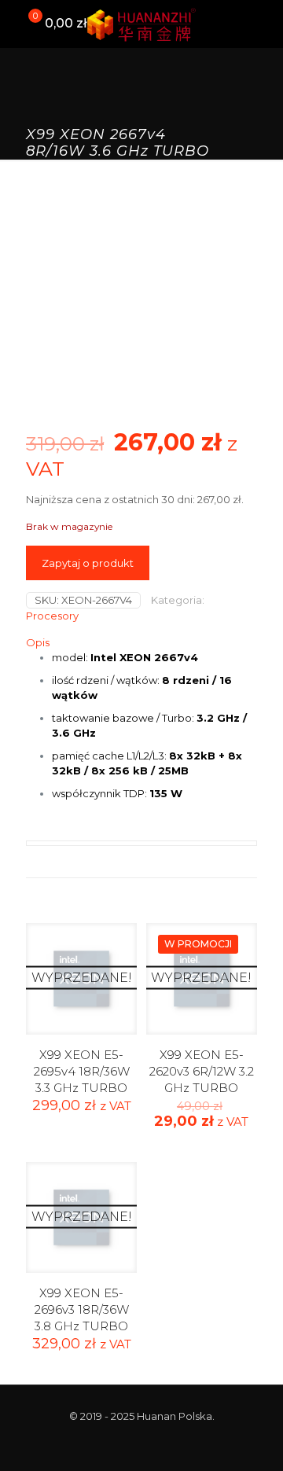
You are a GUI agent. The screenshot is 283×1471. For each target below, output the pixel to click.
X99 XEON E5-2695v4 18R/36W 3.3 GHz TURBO (82, 1071)
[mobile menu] (261, 23)
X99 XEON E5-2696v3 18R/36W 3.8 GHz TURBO (82, 1309)
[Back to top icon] (250, 1438)
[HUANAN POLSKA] (141, 23)
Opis (38, 642)
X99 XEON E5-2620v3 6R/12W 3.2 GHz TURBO (201, 1071)
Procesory (52, 615)
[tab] (141, 642)
